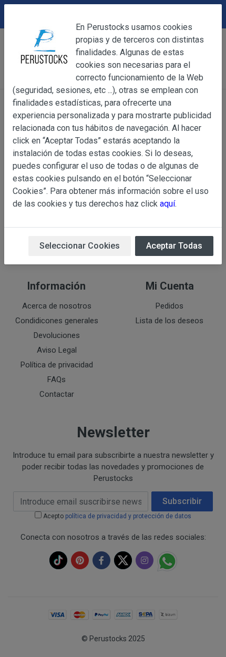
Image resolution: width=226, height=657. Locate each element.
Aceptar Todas (174, 246)
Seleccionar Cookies (79, 246)
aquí (167, 204)
